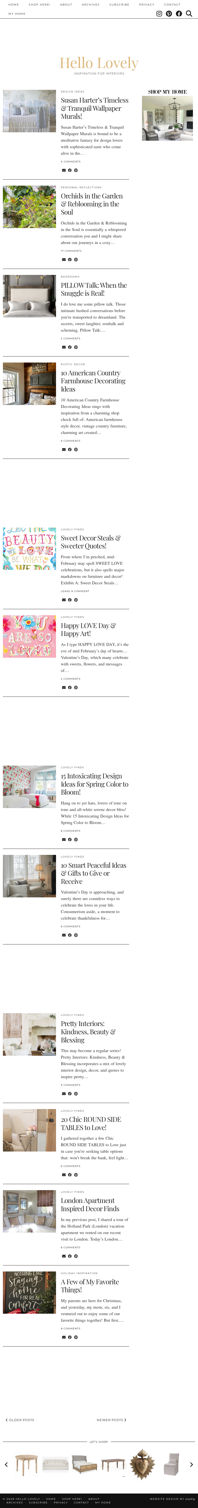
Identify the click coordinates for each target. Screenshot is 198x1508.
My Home (17, 13)
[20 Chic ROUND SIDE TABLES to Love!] (29, 1130)
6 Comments (70, 440)
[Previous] (7, 1464)
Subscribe (119, 4)
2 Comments (70, 338)
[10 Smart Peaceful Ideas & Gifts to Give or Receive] (29, 876)
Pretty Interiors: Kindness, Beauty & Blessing (88, 1031)
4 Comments (71, 161)
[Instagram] (159, 13)
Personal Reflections (81, 187)
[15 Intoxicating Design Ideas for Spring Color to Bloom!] (29, 787)
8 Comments (70, 830)
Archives (91, 4)
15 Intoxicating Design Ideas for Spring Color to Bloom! (94, 783)
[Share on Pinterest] (76, 170)
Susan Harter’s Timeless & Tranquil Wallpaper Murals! (94, 107)
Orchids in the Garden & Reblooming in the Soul (92, 203)
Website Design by (172, 1499)
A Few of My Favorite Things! (90, 1285)
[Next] (191, 1464)
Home (13, 4)
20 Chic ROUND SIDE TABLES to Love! (91, 1123)
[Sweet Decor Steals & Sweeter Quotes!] (29, 549)
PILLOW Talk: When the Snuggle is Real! (94, 289)
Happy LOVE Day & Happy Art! (88, 629)
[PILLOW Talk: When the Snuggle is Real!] (29, 296)
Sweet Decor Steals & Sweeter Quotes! (90, 541)
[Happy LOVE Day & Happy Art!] (29, 636)
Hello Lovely (99, 62)
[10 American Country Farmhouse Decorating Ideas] (29, 384)
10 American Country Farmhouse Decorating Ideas (93, 380)
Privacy (147, 4)
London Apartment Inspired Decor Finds (90, 1204)
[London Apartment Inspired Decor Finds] (29, 1211)
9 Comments (70, 1085)
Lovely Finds (72, 529)
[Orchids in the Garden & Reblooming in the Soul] (29, 207)
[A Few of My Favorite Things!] (29, 1292)
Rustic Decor (73, 364)
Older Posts (21, 1420)
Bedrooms (70, 276)
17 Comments (71, 250)
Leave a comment (75, 591)
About (66, 4)
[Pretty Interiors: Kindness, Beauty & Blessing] (29, 1034)
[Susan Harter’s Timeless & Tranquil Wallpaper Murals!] (29, 111)
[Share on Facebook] (70, 170)
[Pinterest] (169, 13)
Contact (172, 4)
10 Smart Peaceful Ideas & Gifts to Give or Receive (93, 873)
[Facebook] (179, 13)
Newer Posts (110, 1420)
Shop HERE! (39, 4)
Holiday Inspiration (79, 1273)
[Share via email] (64, 170)
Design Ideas (73, 91)
